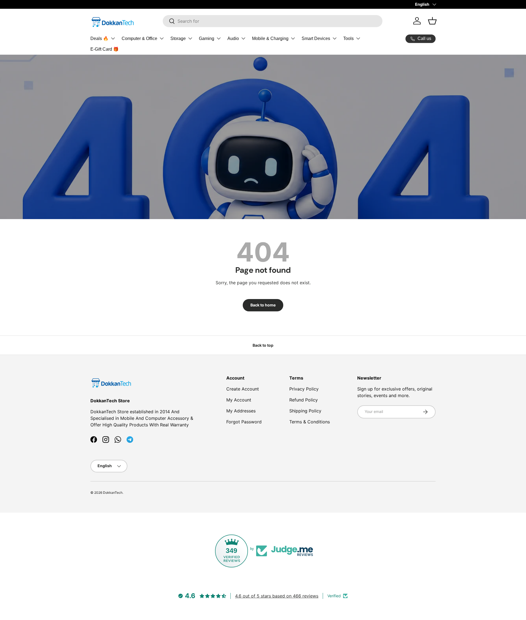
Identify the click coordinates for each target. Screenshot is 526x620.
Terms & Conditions (309, 421)
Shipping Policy (305, 411)
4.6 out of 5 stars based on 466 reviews (276, 596)
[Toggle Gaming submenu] (218, 38)
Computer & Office (139, 38)
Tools (348, 38)
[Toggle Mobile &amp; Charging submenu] (293, 38)
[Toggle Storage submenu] (190, 38)
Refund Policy (303, 400)
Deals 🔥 (99, 38)
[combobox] (272, 21)
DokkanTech (112, 492)
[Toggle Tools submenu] (358, 38)
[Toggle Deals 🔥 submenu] (113, 38)
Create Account (242, 389)
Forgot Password (244, 421)
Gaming (206, 38)
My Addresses (241, 411)
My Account (238, 400)
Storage (178, 38)
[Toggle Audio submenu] (243, 38)
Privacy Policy (304, 389)
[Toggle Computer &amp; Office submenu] (161, 38)
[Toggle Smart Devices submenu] (334, 38)
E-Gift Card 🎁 (104, 49)
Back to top (263, 345)
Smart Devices (316, 38)
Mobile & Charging (270, 38)
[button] (432, 21)
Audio (233, 38)
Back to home (263, 305)
